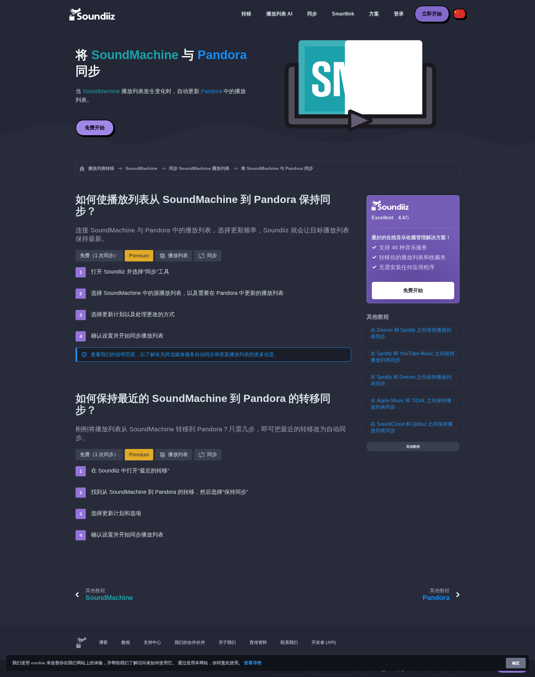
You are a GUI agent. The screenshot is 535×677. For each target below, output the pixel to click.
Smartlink (343, 13)
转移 (246, 13)
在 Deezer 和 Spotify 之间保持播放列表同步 (411, 333)
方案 (374, 13)
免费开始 (95, 127)
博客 (103, 642)
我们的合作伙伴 (190, 642)
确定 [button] (516, 663)
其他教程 (413, 446)
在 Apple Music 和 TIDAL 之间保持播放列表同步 (411, 404)
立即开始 (432, 13)
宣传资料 (258, 642)
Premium (139, 255)
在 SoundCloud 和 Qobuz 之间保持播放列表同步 (412, 427)
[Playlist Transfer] (92, 14)
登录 (399, 13)
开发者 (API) (323, 642)
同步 (312, 13)
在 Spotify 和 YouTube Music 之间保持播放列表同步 (413, 357)
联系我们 (289, 642)
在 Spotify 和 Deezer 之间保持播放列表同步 (411, 380)
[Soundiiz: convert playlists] (81, 642)
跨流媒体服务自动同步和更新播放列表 (207, 354)
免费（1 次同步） (99, 255)
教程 (125, 642)
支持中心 (152, 642)
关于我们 (227, 642)
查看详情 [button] (252, 662)
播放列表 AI (279, 13)
